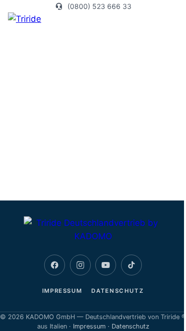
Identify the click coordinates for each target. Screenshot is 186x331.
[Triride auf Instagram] (80, 265)
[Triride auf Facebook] (54, 265)
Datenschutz (117, 290)
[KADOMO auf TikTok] (131, 265)
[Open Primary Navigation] (172, 19)
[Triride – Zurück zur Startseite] (93, 229)
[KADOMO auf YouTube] (105, 265)
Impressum (62, 290)
